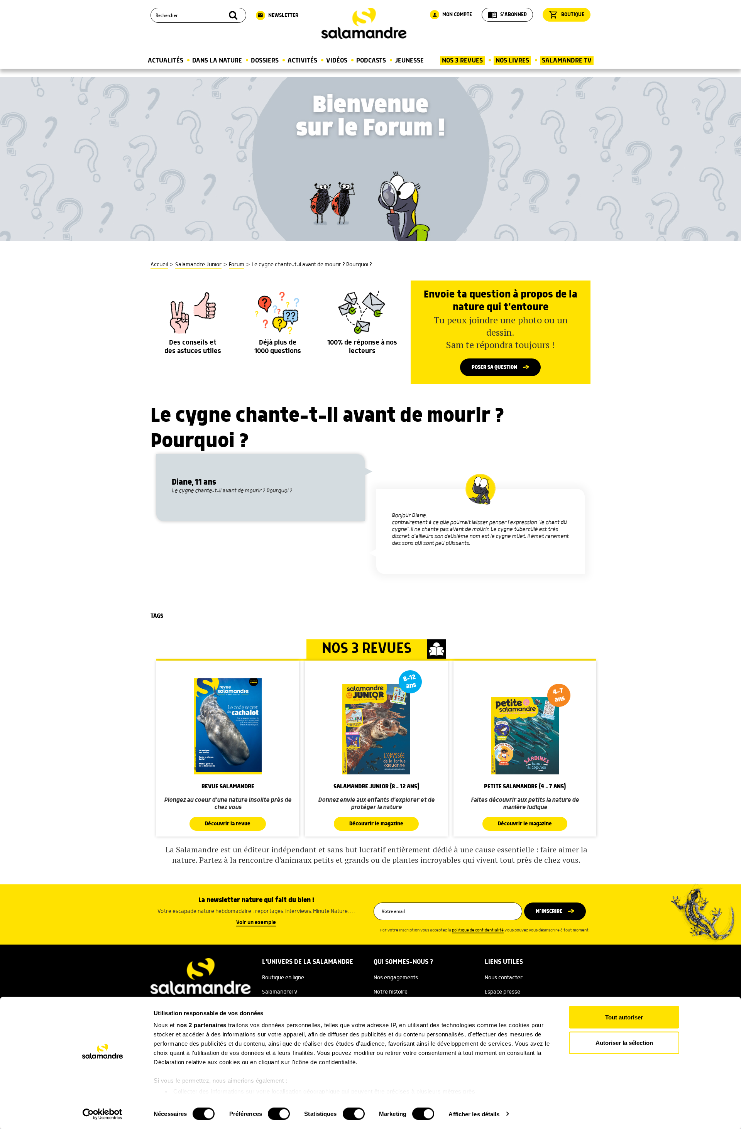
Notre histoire (391, 992)
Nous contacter (504, 978)
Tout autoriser (624, 1017)
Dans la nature (217, 60)
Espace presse (502, 992)
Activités (302, 60)
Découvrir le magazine (376, 824)
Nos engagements (396, 978)
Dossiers (265, 60)
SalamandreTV (280, 992)
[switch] (279, 1113)
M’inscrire (549, 911)
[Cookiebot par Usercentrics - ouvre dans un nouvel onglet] (102, 1114)
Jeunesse (409, 60)
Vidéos (336, 60)
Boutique (566, 14)
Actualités (165, 60)
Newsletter (277, 15)
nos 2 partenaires (201, 1025)
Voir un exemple (256, 922)
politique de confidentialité (478, 930)
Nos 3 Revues (462, 60)
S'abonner (507, 14)
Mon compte (452, 15)
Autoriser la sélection (624, 1042)
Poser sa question (494, 367)
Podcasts (371, 60)
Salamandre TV (567, 60)
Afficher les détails (473, 1113)
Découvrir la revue (227, 824)
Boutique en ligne (283, 978)
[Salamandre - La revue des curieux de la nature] (363, 23)
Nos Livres (512, 60)
